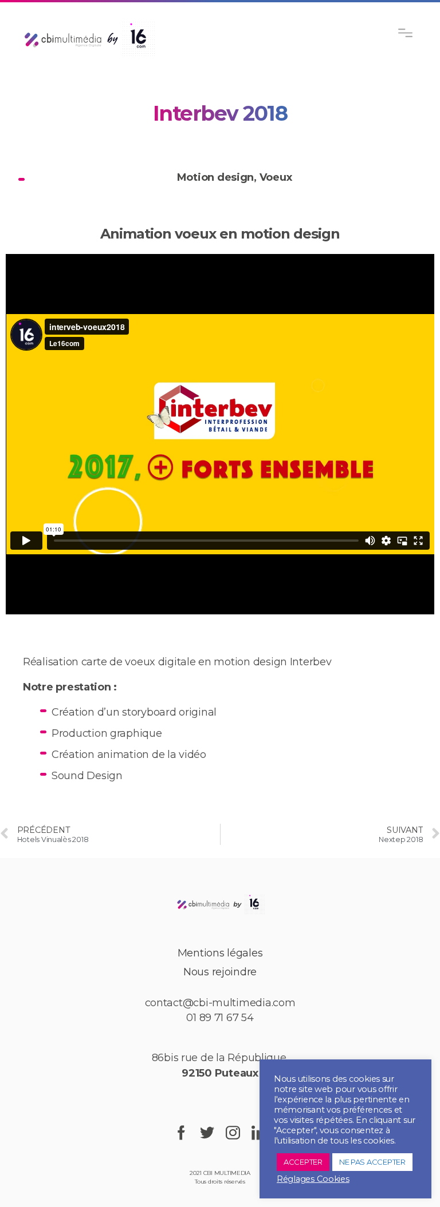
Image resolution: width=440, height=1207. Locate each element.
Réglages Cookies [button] (313, 1179)
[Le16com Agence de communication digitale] (220, 904)
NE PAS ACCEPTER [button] (372, 1161)
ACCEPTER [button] (303, 1161)
